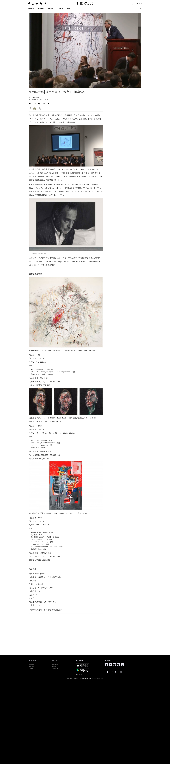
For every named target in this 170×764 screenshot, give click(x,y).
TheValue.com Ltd (85, 678)
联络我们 (55, 664)
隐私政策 (55, 668)
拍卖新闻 (50, 8)
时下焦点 (31, 8)
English (31, 668)
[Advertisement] (66, 633)
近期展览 (60, 8)
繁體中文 (31, 664)
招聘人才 (55, 666)
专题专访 (41, 8)
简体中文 (31, 666)
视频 (68, 8)
